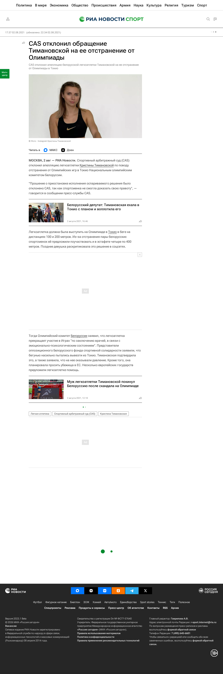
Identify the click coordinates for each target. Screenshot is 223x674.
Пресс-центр (116, 607)
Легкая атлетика (40, 413)
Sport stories (147, 602)
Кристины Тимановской (97, 165)
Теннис (162, 602)
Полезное (184, 602)
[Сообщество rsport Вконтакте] (104, 590)
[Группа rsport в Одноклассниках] (118, 590)
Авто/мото (110, 602)
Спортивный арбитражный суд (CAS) (74, 413)
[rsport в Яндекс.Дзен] (91, 590)
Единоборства (128, 602)
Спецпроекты (52, 607)
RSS (165, 607)
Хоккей (97, 602)
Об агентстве (136, 607)
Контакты (153, 607)
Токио (112, 232)
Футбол (37, 602)
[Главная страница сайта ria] (99, 19)
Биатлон (75, 602)
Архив (175, 607)
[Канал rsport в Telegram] (132, 590)
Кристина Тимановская (113, 413)
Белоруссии (79, 336)
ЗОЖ (86, 602)
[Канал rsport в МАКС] (77, 590)
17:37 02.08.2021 (15, 32)
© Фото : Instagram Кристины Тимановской (50, 141)
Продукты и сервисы (92, 607)
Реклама (70, 607)
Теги (172, 602)
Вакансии (11, 625)
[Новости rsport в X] (145, 590)
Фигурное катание (56, 602)
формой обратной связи (181, 629)
